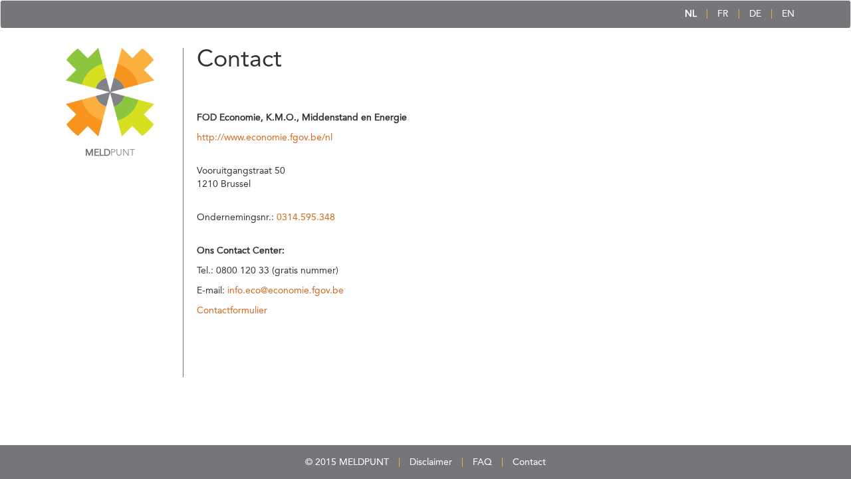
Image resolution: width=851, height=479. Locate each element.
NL (691, 14)
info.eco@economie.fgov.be (285, 290)
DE (755, 14)
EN (788, 14)
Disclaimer (431, 462)
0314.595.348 (306, 217)
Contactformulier (232, 310)
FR (723, 14)
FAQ (482, 462)
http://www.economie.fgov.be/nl (264, 137)
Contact (529, 462)
